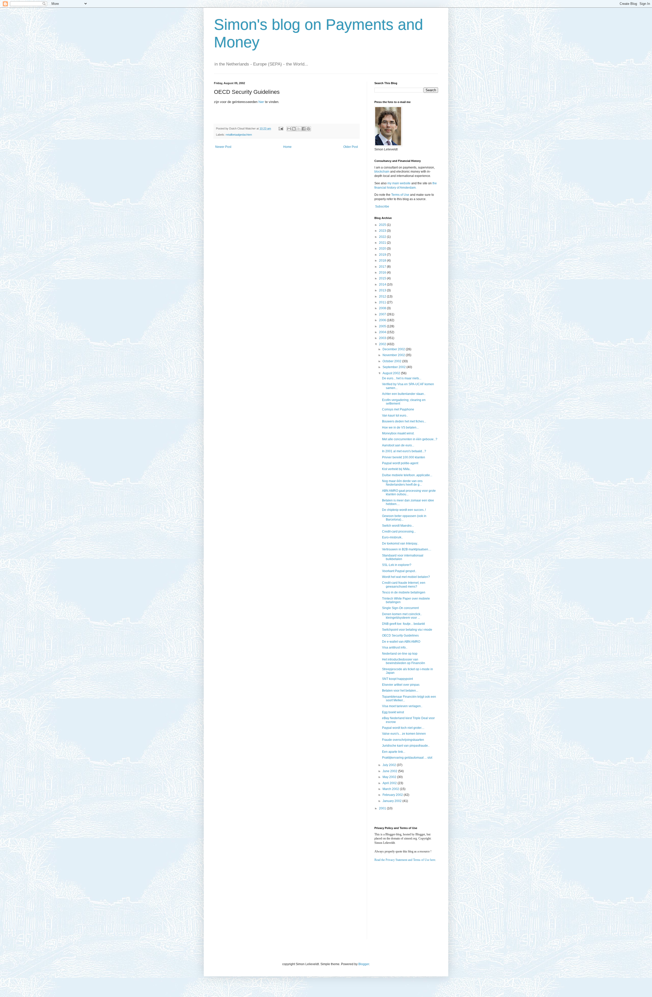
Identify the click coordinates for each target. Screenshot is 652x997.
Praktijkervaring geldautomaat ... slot (407, 757)
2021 (383, 242)
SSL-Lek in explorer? (396, 565)
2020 (383, 248)
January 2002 (392, 801)
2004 (383, 332)
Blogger (363, 964)
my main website (399, 183)
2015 (383, 278)
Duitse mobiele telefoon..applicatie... (407, 475)
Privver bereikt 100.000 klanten (403, 457)
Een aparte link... (393, 752)
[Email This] (289, 128)
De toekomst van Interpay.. (400, 543)
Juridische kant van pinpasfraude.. (405, 745)
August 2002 (392, 373)
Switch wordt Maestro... (398, 525)
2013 (383, 290)
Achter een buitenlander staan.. (403, 394)
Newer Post (223, 147)
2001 (383, 808)
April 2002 (390, 783)
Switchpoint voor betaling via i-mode (407, 629)
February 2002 (393, 795)
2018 (383, 260)
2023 (383, 230)
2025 (383, 225)
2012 (383, 296)
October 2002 (392, 361)
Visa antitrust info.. (394, 647)
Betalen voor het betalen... (400, 690)
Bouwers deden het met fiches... (404, 421)
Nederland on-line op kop (399, 653)
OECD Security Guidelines (400, 635)
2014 (383, 284)
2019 (383, 254)
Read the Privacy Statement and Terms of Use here (404, 860)
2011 (383, 302)
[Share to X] (298, 128)
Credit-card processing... (399, 531)
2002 (383, 344)
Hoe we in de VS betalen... (400, 427)
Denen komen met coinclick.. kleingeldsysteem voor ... (402, 615)
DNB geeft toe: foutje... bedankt (403, 624)
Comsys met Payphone (398, 409)
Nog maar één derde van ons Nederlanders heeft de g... (402, 482)
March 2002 (391, 789)
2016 (383, 272)
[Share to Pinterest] (308, 128)
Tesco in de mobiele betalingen (403, 592)
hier (261, 102)
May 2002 (390, 777)
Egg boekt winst (393, 712)
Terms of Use (400, 195)
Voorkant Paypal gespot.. (399, 571)
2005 (383, 326)
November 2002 (394, 355)
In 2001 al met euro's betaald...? (404, 451)
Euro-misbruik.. (392, 537)
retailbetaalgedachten (239, 134)
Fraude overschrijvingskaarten (403, 740)
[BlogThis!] (293, 128)
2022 (383, 237)
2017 (383, 266)
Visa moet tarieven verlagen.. (402, 706)
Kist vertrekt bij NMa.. (396, 469)
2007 (383, 314)
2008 (383, 308)
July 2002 (390, 765)
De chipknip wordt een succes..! (404, 510)
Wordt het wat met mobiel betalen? (406, 577)
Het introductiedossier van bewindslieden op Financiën (403, 661)
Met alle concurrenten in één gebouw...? (409, 439)
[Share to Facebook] (303, 128)
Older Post (350, 147)
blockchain (382, 171)
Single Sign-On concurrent (400, 608)
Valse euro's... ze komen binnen (404, 733)
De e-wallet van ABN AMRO (401, 641)
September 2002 (394, 367)
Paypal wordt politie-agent (400, 463)
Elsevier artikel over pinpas (400, 685)
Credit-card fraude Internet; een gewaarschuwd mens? (403, 584)
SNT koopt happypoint (397, 679)
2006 (383, 320)
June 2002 (390, 771)
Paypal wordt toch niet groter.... (403, 728)
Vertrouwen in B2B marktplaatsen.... (406, 549)
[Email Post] (280, 128)
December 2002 (394, 349)
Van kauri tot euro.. (395, 415)
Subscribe (382, 206)
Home (287, 147)
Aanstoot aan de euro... (398, 445)
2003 (383, 338)
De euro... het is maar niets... (401, 378)
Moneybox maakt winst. (398, 433)
